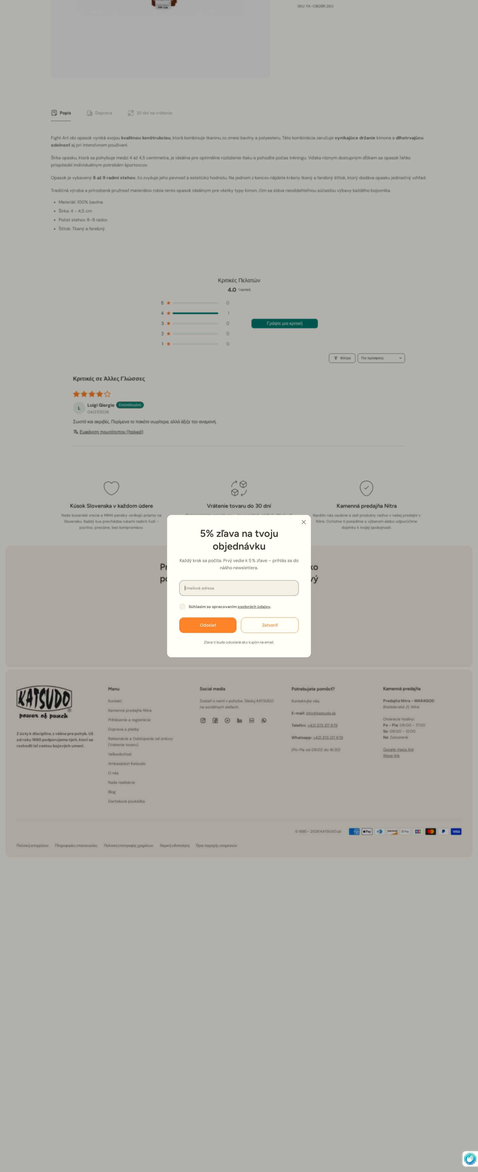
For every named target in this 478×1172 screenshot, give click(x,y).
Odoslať (208, 625)
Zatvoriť (270, 625)
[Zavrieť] (304, 522)
